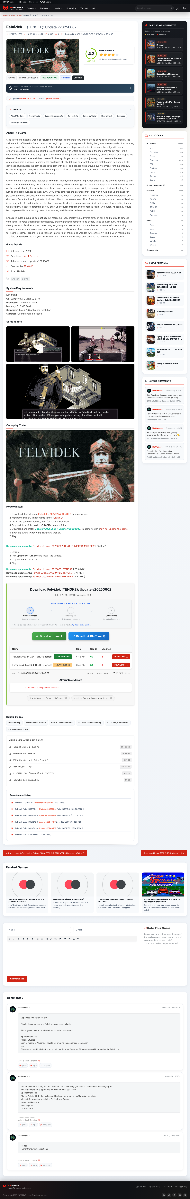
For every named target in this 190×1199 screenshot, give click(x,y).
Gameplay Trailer (90, 116)
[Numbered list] (42, 939)
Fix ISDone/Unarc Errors (117, 722)
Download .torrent (51, 636)
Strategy (166, 168)
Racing (166, 156)
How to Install (106, 116)
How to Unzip (14, 722)
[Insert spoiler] (74, 939)
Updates (44, 8)
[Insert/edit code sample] (69, 939)
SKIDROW (166, 195)
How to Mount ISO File (36, 722)
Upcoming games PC (165, 185)
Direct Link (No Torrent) (90, 636)
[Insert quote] (65, 939)
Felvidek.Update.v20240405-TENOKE (52, 576)
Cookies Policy (181, 1187)
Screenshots (73, 116)
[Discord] (164, 1195)
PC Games (17, 15)
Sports (166, 180)
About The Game (17, 116)
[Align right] (32, 939)
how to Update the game (113, 528)
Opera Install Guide (82, 625)
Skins (166, 225)
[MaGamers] (13, 1008)
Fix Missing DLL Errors (18, 729)
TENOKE (109, 34)
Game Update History (19, 122)
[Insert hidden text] (78, 939)
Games (30, 8)
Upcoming (72, 8)
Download (121, 116)
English (15, 278)
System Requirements (54, 116)
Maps (166, 229)
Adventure (88, 34)
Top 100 (84, 8)
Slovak (25, 278)
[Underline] (18, 939)
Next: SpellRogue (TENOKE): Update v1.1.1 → (164, 853)
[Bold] (10, 939)
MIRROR (78, 546)
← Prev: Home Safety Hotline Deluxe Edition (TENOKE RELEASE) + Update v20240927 (45, 853)
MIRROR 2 (89, 546)
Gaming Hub (165, 250)
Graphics (166, 233)
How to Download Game (62, 722)
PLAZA (166, 203)
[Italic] (14, 939)
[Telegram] (174, 1195)
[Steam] (185, 1195)
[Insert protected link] (60, 939)
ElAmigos (166, 215)
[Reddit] (169, 1195)
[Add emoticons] (47, 939)
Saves (166, 237)
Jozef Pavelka (30, 256)
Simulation (166, 152)
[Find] (171, 8)
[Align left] (24, 939)
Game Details (34, 116)
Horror (166, 172)
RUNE (166, 211)
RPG (78, 34)
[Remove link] (55, 939)
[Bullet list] (37, 939)
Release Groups (155, 1187)
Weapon (166, 245)
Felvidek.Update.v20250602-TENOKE (52, 546)
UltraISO (58, 517)
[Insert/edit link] (51, 939)
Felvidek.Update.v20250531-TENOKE (52, 569)
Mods (57, 8)
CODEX (166, 199)
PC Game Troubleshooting (89, 722)
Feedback (168, 1187)
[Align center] (28, 939)
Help (94, 8)
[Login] (177, 8)
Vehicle (166, 241)
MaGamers (7, 15)
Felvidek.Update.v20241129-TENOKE (52, 572)
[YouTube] (180, 1195)
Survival (166, 176)
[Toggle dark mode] (184, 8)
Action (166, 148)
